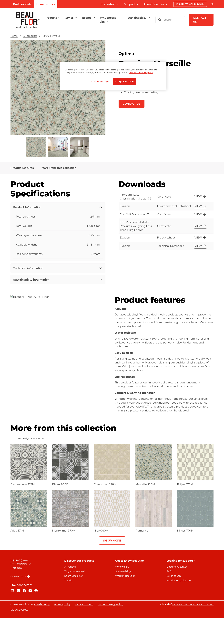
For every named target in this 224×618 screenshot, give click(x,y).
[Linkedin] (12, 591)
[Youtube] (30, 591)
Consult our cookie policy (141, 72)
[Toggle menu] (59, 17)
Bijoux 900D (60, 484)
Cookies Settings (100, 81)
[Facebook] (24, 591)
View (198, 196)
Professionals (22, 4)
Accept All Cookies (124, 81)
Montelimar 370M (63, 530)
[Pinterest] (36, 591)
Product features (22, 168)
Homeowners (45, 4)
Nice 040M (101, 530)
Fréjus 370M (185, 484)
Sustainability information (31, 279)
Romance (141, 530)
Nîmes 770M (185, 530)
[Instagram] (18, 591)
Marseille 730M (145, 484)
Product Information (27, 207)
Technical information (28, 268)
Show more (112, 540)
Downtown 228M (105, 484)
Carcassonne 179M (22, 484)
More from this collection (59, 168)
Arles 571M (17, 530)
